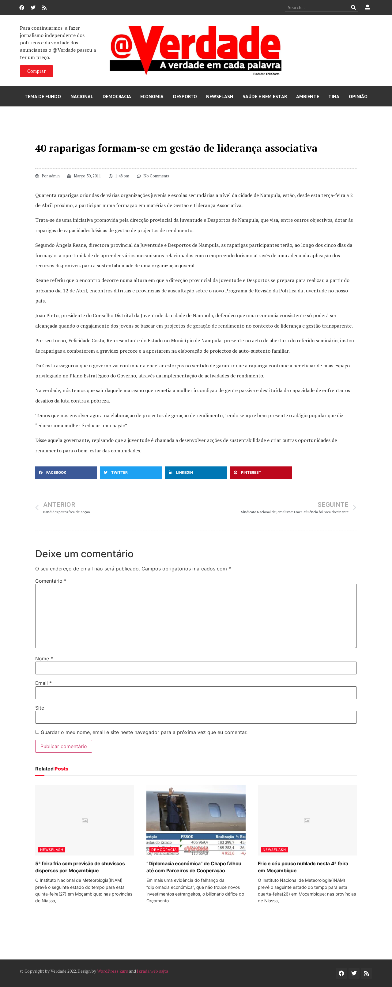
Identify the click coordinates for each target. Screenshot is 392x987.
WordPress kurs (112, 971)
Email (43, 683)
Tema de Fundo (42, 96)
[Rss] (44, 8)
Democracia (117, 96)
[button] (66, 472)
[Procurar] (353, 7)
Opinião (358, 96)
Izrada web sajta (152, 971)
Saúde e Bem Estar (265, 96)
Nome (44, 658)
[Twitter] (33, 8)
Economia (152, 96)
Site (39, 707)
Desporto (185, 96)
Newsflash (219, 96)
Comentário (50, 580)
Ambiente (307, 96)
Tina (333, 96)
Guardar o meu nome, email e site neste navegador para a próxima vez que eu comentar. (144, 732)
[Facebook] (22, 8)
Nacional (81, 96)
